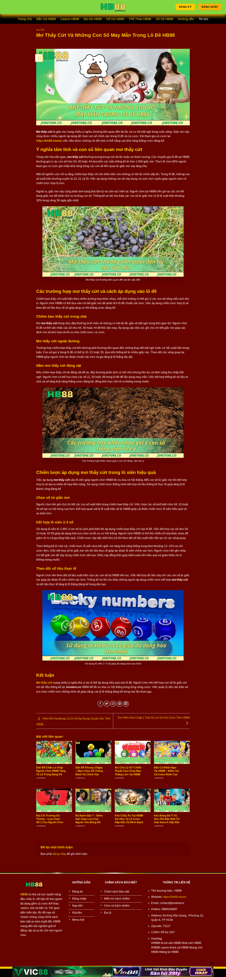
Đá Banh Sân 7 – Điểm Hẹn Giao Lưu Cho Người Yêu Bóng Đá (89, 819)
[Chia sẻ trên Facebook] (100, 704)
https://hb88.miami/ (174, 896)
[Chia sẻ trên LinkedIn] (126, 704)
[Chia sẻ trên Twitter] (107, 704)
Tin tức (203, 19)
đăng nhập (59, 853)
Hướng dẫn (186, 19)
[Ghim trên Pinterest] (119, 704)
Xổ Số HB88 (164, 19)
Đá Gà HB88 (93, 19)
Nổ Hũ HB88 (115, 19)
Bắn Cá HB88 (46, 19)
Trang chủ (25, 19)
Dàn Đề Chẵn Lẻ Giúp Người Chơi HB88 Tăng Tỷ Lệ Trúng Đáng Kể (51, 771)
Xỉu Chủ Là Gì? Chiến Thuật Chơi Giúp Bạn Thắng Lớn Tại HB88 (128, 771)
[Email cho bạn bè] (113, 704)
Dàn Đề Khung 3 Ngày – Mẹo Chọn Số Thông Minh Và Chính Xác (89, 771)
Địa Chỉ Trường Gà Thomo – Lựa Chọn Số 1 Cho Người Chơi (49, 819)
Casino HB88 (69, 19)
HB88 (24, 894)
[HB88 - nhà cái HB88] (113, 7)
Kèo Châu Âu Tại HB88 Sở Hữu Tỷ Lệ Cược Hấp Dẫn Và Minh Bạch (129, 819)
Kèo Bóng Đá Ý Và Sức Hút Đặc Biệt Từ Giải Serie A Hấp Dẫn (167, 819)
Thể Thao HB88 (140, 19)
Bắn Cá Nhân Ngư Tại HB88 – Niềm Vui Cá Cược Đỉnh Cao (166, 771)
